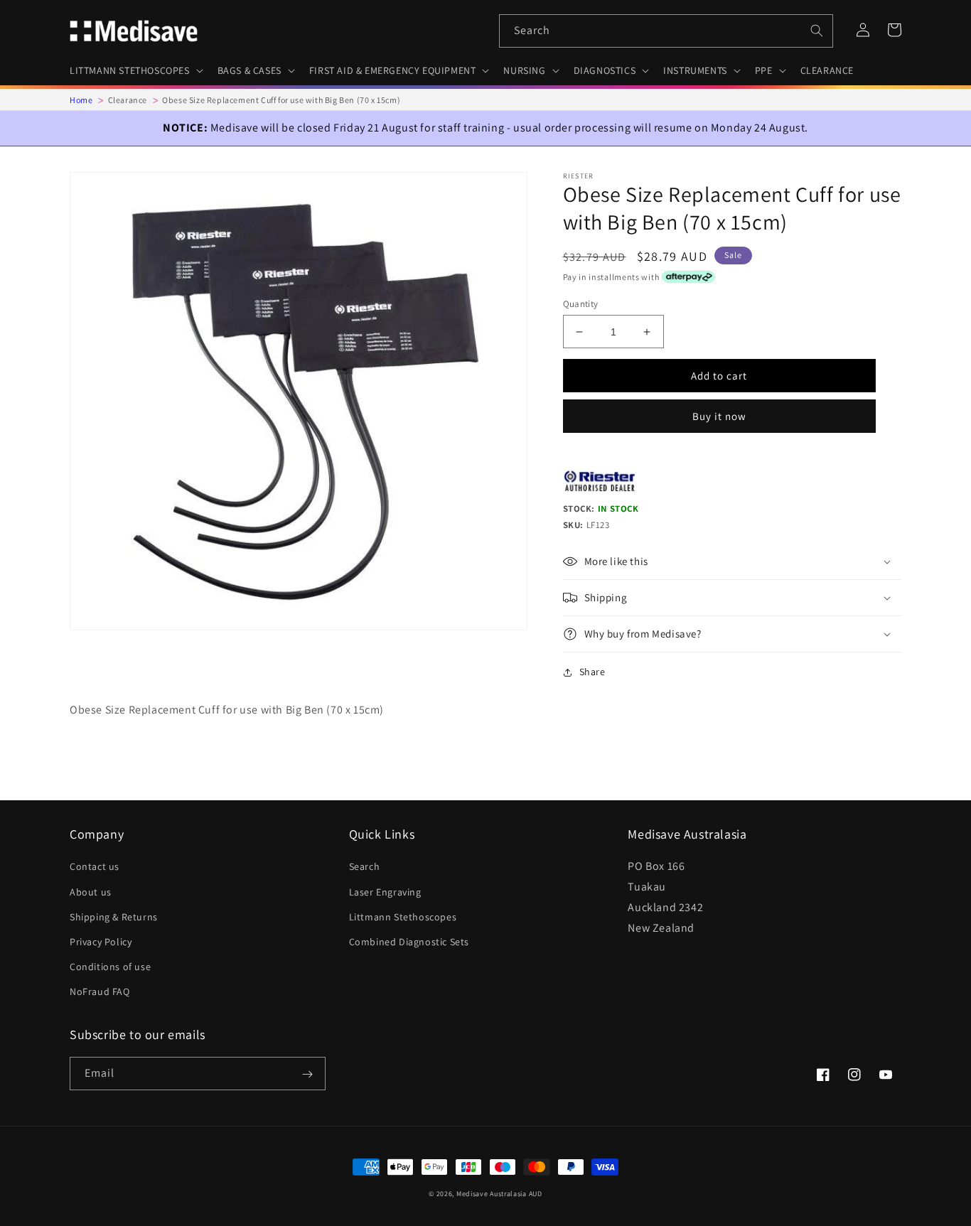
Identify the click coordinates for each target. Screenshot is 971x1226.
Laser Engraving (385, 892)
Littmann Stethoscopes (403, 916)
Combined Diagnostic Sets (409, 941)
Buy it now (719, 416)
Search (364, 866)
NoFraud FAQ (100, 991)
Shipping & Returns (114, 916)
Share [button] (592, 671)
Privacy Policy (101, 941)
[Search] (816, 30)
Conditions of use (110, 966)
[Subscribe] (307, 1074)
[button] (135, 70)
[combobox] (666, 31)
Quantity (581, 304)
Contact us (94, 866)
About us (91, 892)
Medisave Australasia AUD (499, 1193)
